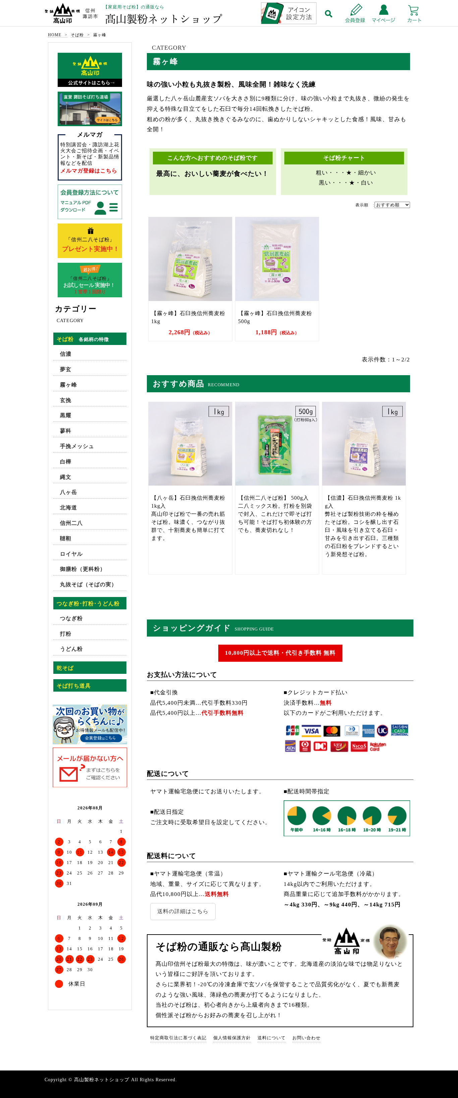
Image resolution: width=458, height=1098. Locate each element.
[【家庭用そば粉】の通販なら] (229, 14)
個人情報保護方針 (232, 1037)
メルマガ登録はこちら (88, 170)
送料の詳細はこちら (183, 911)
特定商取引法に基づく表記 (178, 1037)
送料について (271, 1037)
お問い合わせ (306, 1037)
